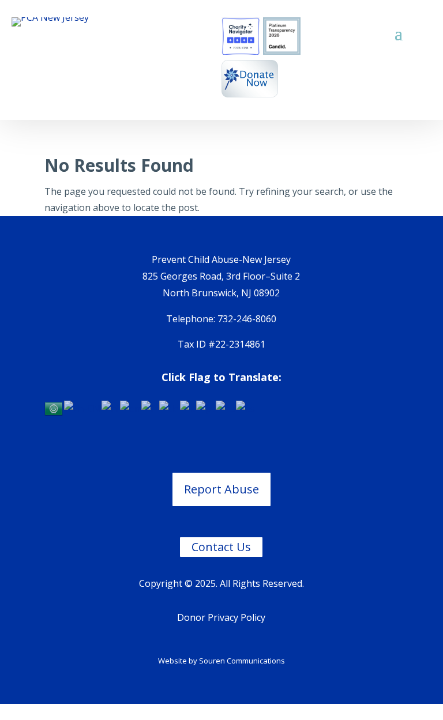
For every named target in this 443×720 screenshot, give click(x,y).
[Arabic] (54, 408)
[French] (150, 408)
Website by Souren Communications (221, 660)
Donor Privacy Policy (221, 617)
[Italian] (188, 408)
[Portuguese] (206, 408)
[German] (169, 408)
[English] (130, 408)
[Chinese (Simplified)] (83, 408)
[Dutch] (111, 408)
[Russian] (226, 408)
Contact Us (221, 547)
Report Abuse (221, 489)
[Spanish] (246, 408)
